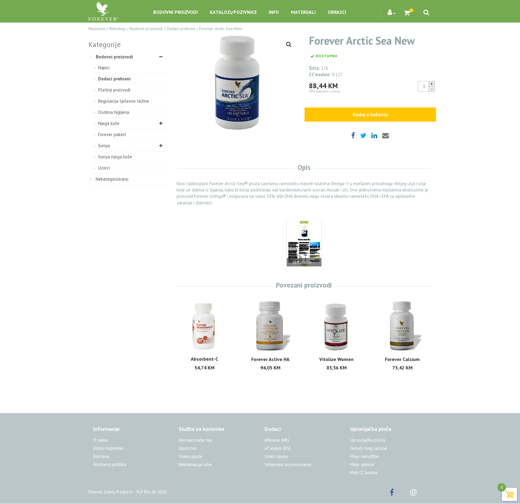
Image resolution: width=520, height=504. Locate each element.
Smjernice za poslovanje (288, 464)
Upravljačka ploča (367, 440)
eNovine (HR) (277, 440)
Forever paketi (112, 134)
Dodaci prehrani (181, 28)
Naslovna (96, 28)
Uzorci (104, 168)
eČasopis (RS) (278, 448)
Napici (104, 67)
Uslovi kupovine (108, 448)
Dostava (101, 456)
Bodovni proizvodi (175, 12)
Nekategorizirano (112, 179)
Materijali (303, 12)
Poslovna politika (109, 464)
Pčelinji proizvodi (114, 90)
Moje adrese (362, 464)
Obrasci (337, 12)
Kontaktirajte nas (195, 440)
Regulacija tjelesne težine (123, 101)
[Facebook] (399, 493)
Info (274, 12)
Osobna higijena (113, 112)
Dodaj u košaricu (370, 114)
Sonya (104, 145)
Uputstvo (188, 448)
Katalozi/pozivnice (233, 12)
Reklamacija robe (195, 464)
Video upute (190, 456)
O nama (100, 440)
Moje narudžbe (364, 456)
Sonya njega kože (115, 157)
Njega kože (108, 123)
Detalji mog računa (368, 448)
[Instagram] (421, 493)
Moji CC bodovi (364, 472)
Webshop (117, 28)
